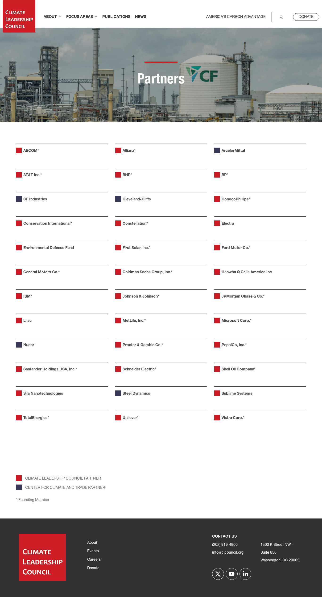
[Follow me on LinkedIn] (245, 574)
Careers (94, 560)
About (92, 543)
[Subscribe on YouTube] (232, 574)
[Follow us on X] (218, 574)
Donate (306, 17)
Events (93, 551)
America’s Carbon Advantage (236, 17)
